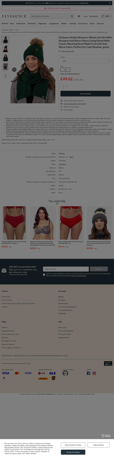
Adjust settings (98, 445)
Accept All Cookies (73, 452)
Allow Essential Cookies (73, 445)
